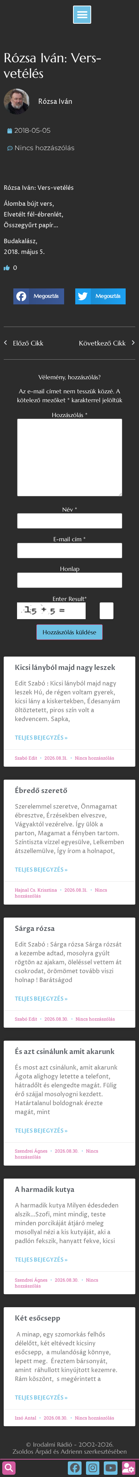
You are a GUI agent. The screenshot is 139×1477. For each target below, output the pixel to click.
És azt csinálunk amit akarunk (65, 1052)
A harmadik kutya (45, 1190)
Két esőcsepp (37, 1318)
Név (69, 509)
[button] (82, 15)
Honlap (69, 569)
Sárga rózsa (35, 929)
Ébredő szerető (41, 791)
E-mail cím (69, 539)
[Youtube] (110, 1468)
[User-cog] (128, 1468)
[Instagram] (92, 1468)
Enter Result (70, 599)
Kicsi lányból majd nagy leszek (65, 668)
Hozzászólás (69, 415)
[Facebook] (74, 1468)
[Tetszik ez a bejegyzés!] (7, 268)
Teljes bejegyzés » (41, 737)
